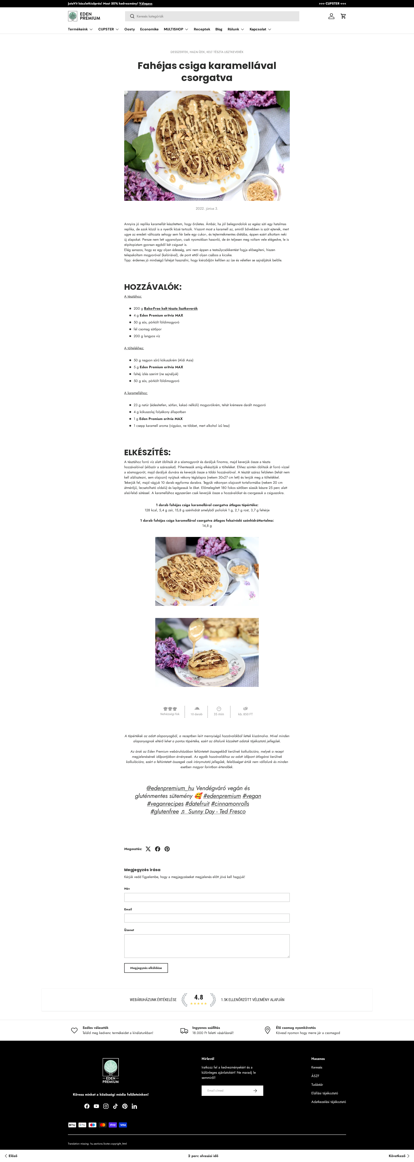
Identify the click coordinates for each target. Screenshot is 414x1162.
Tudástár (317, 1084)
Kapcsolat (258, 29)
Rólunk (233, 29)
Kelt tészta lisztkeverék (225, 52)
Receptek (202, 29)
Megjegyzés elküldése (146, 968)
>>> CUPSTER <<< (332, 3)
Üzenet (129, 930)
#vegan (252, 795)
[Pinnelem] (167, 849)
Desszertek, (180, 52)
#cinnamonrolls (230, 803)
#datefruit (197, 803)
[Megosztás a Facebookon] (157, 849)
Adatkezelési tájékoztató (328, 1101)
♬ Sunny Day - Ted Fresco (213, 811)
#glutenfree (165, 811)
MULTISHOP (173, 29)
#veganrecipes (165, 803)
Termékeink (78, 29)
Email (128, 909)
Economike (149, 29)
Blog (219, 29)
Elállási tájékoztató (324, 1093)
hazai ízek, (198, 52)
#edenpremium (222, 795)
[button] (343, 16)
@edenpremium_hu (170, 788)
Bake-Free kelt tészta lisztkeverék (171, 308)
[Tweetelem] (148, 849)
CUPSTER (106, 29)
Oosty (129, 29)
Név (127, 888)
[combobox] (212, 16)
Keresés (316, 1067)
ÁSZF (315, 1075)
